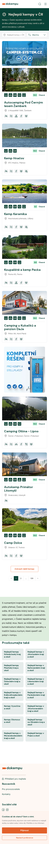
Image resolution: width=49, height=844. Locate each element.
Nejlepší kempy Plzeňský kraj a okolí (11, 668)
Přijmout (24, 830)
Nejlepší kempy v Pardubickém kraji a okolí (36, 695)
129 (32, 578)
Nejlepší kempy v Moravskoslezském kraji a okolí (13, 736)
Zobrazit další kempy (24, 569)
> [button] (37, 578)
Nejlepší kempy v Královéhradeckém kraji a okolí (13, 695)
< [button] (11, 578)
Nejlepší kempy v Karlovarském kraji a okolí (36, 668)
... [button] (26, 578)
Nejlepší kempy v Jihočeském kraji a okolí (36, 654)
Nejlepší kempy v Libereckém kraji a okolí (36, 681)
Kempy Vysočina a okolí (12, 707)
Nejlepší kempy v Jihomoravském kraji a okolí (36, 708)
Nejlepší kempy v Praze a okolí (36, 734)
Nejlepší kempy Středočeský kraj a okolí (12, 654)
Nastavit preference (24, 838)
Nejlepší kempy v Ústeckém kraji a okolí (12, 681)
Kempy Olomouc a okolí (12, 720)
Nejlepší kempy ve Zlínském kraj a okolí (36, 722)
